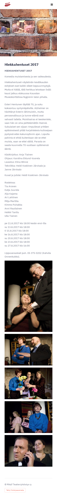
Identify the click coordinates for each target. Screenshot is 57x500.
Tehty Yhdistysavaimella (15, 490)
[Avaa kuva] (28, 296)
